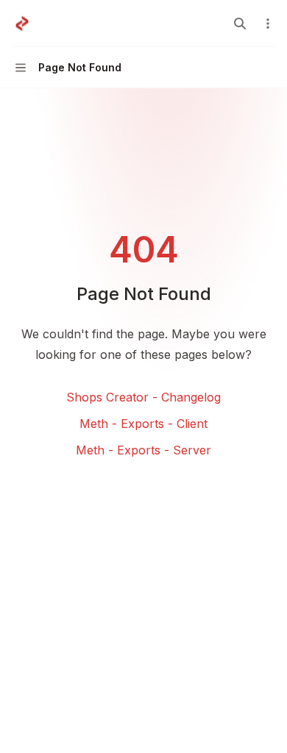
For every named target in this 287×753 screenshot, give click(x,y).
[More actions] (268, 23)
